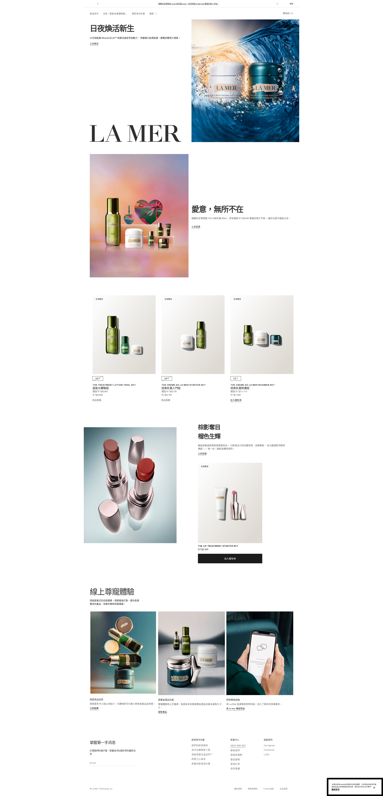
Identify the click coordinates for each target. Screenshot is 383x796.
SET (97, 378)
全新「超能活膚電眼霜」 (115, 13)
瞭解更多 (335, 789)
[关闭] (374, 787)
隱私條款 (238, 788)
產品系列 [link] (94, 13)
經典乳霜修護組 (240, 388)
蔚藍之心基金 (199, 759)
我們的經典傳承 (200, 745)
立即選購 (94, 708)
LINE (267, 754)
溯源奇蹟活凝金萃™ (202, 754)
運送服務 (235, 759)
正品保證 (283, 788)
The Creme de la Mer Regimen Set (253, 384)
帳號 (291, 3)
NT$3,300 (203, 549)
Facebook (269, 749)
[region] (355, 787)
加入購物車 (236, 400)
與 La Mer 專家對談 (235, 708)
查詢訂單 (235, 763)
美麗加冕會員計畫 (201, 763)
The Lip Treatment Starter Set (218, 545)
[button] (98, 4)
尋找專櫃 (235, 768)
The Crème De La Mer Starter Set (184, 384)
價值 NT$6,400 (100, 391)
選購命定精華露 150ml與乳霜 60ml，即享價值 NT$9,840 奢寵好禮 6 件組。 (188, 3)
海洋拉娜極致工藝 (201, 749)
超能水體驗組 (101, 388)
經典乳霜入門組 (171, 388)
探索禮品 (162, 711)
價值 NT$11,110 (239, 391)
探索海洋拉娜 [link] (138, 13)
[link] (94, 43)
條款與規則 (252, 788)
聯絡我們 (235, 750)
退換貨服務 (236, 754)
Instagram (269, 745)
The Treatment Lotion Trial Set (114, 384)
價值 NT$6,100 (169, 391)
